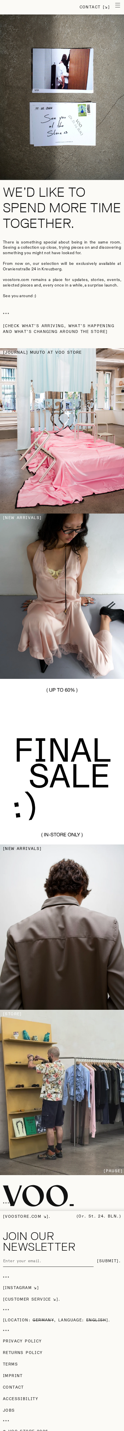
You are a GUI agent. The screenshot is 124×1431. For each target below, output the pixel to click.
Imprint (13, 1376)
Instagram (18, 1288)
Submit (108, 1261)
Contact (90, 7)
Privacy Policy (22, 1341)
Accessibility (20, 1399)
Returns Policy (23, 1353)
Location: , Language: (55, 1320)
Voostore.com (23, 1217)
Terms (10, 1364)
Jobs (9, 1410)
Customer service (28, 1299)
